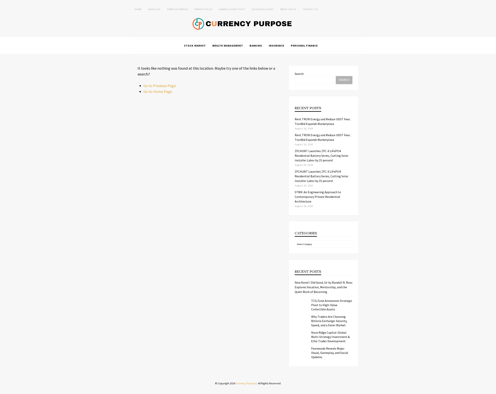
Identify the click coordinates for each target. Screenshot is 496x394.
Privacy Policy (203, 9)
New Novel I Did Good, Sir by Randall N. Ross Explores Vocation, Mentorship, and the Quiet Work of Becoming (323, 287)
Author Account (263, 9)
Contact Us (310, 9)
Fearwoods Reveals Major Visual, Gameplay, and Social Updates (329, 352)
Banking (256, 45)
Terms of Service (177, 9)
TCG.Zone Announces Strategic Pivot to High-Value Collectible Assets (331, 305)
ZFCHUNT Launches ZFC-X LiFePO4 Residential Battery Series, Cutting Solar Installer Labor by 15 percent (321, 155)
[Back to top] (492, 390)
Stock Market (195, 45)
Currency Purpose (246, 383)
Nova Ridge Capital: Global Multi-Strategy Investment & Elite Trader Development (330, 337)
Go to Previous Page (159, 85)
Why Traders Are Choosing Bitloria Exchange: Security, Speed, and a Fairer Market (329, 321)
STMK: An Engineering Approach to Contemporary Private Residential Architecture (318, 196)
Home (138, 9)
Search (299, 74)
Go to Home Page (157, 91)
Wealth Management (227, 45)
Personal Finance (304, 45)
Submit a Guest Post (232, 9)
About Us (154, 9)
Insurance (276, 45)
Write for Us (288, 9)
